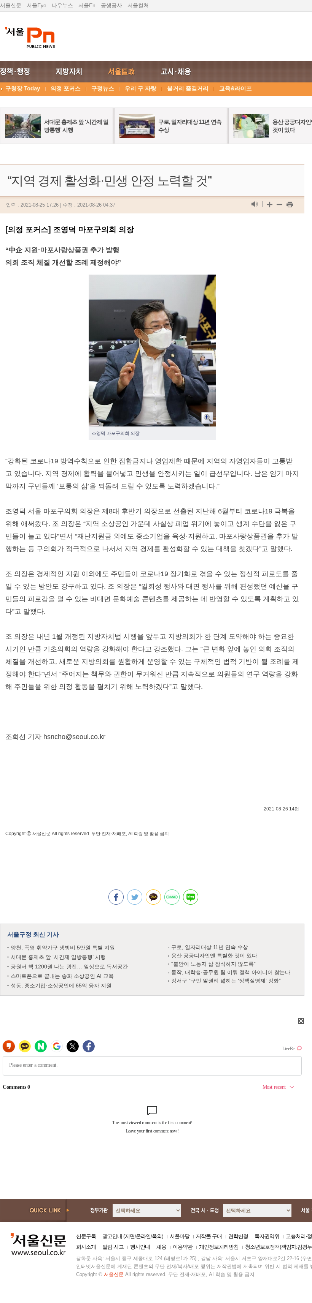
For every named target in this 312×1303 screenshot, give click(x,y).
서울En (87, 5)
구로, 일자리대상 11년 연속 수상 (209, 947)
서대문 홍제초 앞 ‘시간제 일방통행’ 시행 (58, 957)
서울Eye (36, 5)
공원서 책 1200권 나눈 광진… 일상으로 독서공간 (69, 966)
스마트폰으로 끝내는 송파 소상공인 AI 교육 (62, 976)
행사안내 (140, 1247)
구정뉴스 (102, 88)
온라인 (143, 1236)
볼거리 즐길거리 (188, 88)
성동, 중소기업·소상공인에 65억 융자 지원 (61, 985)
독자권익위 (267, 1236)
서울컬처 (138, 5)
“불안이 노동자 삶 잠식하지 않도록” (213, 964)
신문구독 (86, 1236)
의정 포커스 (66, 88)
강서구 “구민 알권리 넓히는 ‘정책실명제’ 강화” (226, 981)
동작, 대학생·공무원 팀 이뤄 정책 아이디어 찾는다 (230, 972)
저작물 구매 (209, 1236)
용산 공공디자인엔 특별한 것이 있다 (214, 955)
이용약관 (183, 1247)
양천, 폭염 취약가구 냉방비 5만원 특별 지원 (63, 947)
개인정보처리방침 (219, 1247)
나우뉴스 (62, 5)
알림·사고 (113, 1247)
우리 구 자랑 (140, 88)
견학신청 (238, 1236)
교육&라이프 (235, 88)
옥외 (157, 1236)
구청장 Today (22, 88)
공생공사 (111, 5)
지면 (130, 1236)
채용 (161, 1247)
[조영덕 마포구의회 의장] (152, 280)
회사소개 (86, 1247)
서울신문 (10, 5)
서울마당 (179, 1236)
